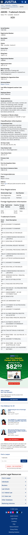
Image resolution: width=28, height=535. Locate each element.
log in (5, 183)
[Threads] (15, 512)
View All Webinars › (14, 439)
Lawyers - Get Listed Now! (14, 466)
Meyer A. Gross (5, 84)
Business (4, 485)
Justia (2, 5)
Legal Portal (14, 518)
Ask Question (14, 399)
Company (14, 521)
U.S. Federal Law (7, 493)
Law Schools (6, 489)
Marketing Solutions (8, 503)
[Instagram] (13, 512)
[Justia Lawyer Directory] (21, 512)
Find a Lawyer (5, 454)
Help (14, 524)
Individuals (5, 482)
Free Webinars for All (7, 406)
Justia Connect (14, 516)
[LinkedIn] (6, 512)
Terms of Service (14, 526)
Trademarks (8, 5)
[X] (19, 512)
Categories (14, 5)
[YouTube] (8, 512)
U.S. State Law (6, 496)
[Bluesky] (17, 512)
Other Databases (7, 500)
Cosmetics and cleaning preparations (9, 6)
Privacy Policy (14, 529)
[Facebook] (11, 512)
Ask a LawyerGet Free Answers (6, 391)
